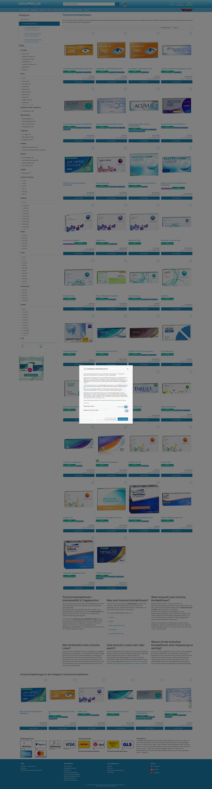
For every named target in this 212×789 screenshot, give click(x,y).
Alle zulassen (123, 419)
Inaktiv (127, 411)
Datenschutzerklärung (110, 400)
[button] (126, 407)
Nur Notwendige (111, 419)
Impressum (86, 403)
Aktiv (126, 407)
